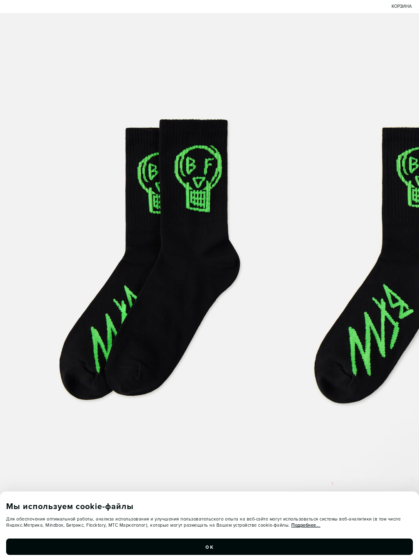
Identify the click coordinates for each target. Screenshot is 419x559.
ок (209, 546)
